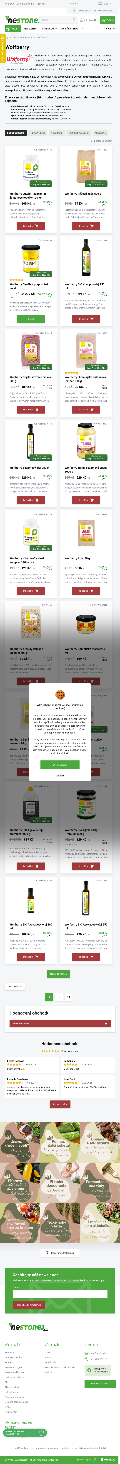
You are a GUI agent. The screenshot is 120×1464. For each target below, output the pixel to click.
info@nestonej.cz (99, 1353)
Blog (7, 1382)
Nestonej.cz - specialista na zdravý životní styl (84, 1448)
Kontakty (9, 4)
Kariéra (48, 1372)
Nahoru (17, 986)
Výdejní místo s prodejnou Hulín (60, 1367)
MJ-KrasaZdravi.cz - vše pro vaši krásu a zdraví (37, 1448)
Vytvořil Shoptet (83, 1459)
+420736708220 (99, 1359)
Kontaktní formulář (100, 1383)
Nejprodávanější (79, 133)
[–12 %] (31, 624)
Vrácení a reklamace (14, 1372)
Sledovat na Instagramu (63, 1253)
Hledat (73, 19)
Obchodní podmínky (14, 1397)
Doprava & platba (25, 4)
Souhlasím (62, 765)
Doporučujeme (15, 133)
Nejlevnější (38, 133)
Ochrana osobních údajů (17, 1402)
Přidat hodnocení (21, 1023)
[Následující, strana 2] (59, 997)
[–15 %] (86, 259)
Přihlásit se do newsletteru (28, 1305)
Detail (31, 319)
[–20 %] (86, 533)
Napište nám (11, 1412)
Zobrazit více (60, 1104)
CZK (106, 4)
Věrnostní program (14, 1367)
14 (68, 997)
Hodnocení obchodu (60, 1043)
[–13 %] (86, 899)
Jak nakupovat (12, 1392)
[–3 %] (86, 624)
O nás (7, 1407)
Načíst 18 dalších (58, 974)
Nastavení (60, 775)
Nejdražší (56, 133)
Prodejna (41, 4)
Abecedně (100, 133)
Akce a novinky (12, 1387)
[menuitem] (13, 28)
